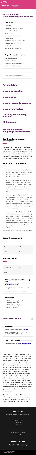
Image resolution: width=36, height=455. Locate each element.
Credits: (7, 45)
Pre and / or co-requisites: (12, 63)
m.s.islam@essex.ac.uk (11, 284)
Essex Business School (24, 343)
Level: (7, 36)
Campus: (7, 30)
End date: (8, 43)
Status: (7, 38)
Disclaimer (18, 434)
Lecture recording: (10, 332)
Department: (9, 28)
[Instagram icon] (26, 445)
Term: (6, 33)
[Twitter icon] (13, 445)
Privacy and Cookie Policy (18, 432)
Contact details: (10, 291)
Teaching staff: (9, 287)
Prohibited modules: (11, 65)
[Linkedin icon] (22, 445)
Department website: (11, 343)
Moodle (26, 329)
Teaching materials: (11, 329)
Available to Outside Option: (13, 305)
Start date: (8, 40)
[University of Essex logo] (4, 2)
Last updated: (9, 48)
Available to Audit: (10, 307)
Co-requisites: (9, 60)
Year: (6, 25)
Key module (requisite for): (13, 75)
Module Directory (10, 6)
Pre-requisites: (9, 58)
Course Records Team (24, 414)
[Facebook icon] (9, 445)
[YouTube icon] (18, 445)
